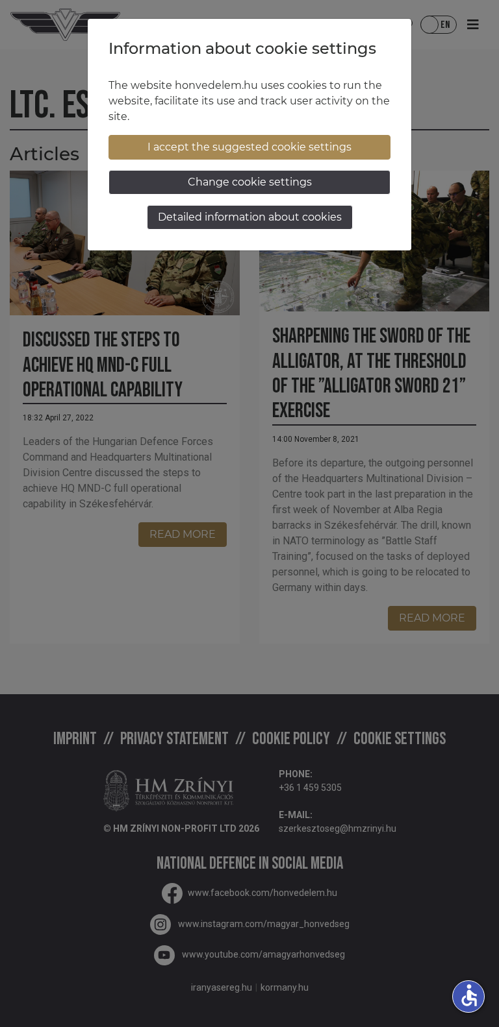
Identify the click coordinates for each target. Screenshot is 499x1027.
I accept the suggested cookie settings (249, 147)
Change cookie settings (250, 182)
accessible (469, 995)
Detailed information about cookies (250, 217)
